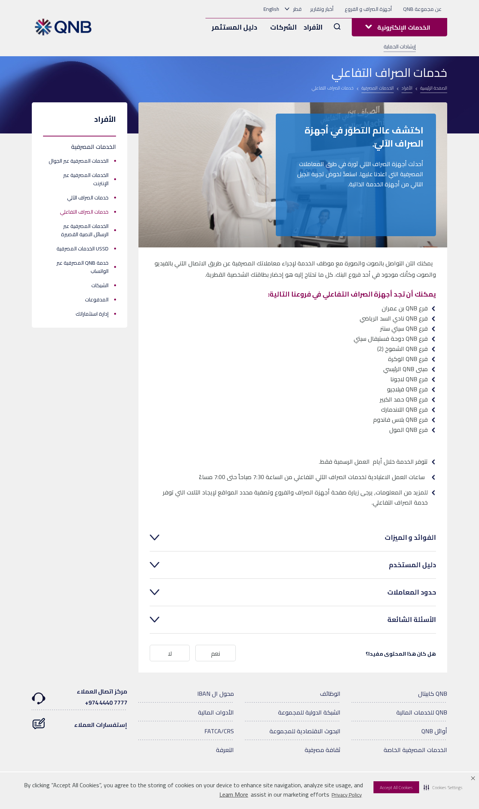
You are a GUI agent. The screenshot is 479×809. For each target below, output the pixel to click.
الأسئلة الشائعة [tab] (411, 619)
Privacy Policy (347, 795)
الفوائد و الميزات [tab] (410, 537)
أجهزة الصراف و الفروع (368, 9)
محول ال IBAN (215, 693)
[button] (443, 787)
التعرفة (225, 749)
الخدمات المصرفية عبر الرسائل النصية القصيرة (85, 230)
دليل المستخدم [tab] (412, 564)
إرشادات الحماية (400, 46)
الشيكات (100, 285)
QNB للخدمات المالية (421, 712)
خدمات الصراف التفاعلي (84, 212)
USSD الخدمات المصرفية (83, 248)
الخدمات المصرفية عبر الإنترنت (86, 179)
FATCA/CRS (219, 731)
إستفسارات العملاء (100, 724)
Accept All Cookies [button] (396, 787)
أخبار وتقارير (321, 9)
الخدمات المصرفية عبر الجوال (79, 161)
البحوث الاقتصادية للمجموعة (305, 731)
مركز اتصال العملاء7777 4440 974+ (102, 697)
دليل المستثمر (234, 27)
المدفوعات (97, 299)
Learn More (233, 795)
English (271, 9)
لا (170, 653)
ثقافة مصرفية (323, 749)
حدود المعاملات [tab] (411, 592)
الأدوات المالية (216, 712)
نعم (215, 653)
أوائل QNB (434, 731)
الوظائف (330, 693)
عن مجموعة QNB (422, 9)
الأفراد (313, 27)
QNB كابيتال (432, 693)
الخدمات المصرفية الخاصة (415, 749)
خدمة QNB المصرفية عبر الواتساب (83, 267)
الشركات (283, 27)
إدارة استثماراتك (92, 314)
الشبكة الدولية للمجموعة (309, 712)
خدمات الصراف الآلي (88, 197)
